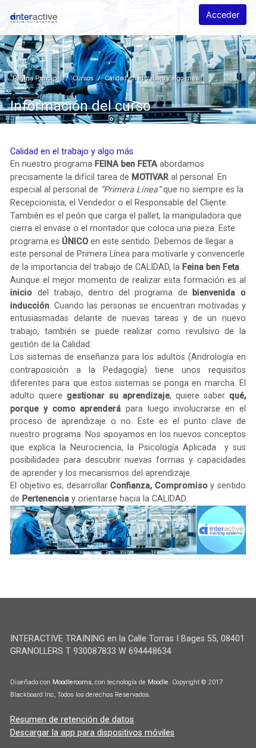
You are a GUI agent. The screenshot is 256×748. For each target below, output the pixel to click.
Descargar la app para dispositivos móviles (92, 733)
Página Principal (37, 78)
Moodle (158, 682)
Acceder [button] (222, 15)
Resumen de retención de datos (72, 720)
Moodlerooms (72, 682)
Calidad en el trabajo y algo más (152, 78)
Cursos (83, 78)
